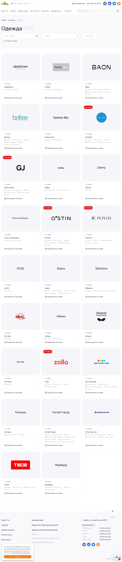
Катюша (7, 432)
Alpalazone (8, 87)
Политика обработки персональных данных (45, 538)
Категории (11, 20)
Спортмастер (91, 432)
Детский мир (90, 382)
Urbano (48, 336)
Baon (87, 87)
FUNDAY (88, 137)
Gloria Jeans (9, 188)
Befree (7, 137)
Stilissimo (89, 288)
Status (47, 288)
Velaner (88, 336)
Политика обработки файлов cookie (43, 542)
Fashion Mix (49, 137)
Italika (47, 188)
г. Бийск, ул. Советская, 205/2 (94, 520)
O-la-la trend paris (11, 238)
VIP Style (8, 382)
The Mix (7, 336)
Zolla (47, 382)
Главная (3, 20)
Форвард (48, 485)
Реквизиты (35, 534)
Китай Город (50, 432)
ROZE (6, 288)
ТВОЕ (6, 485)
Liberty (88, 188)
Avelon (47, 87)
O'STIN (47, 238)
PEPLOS (88, 238)
